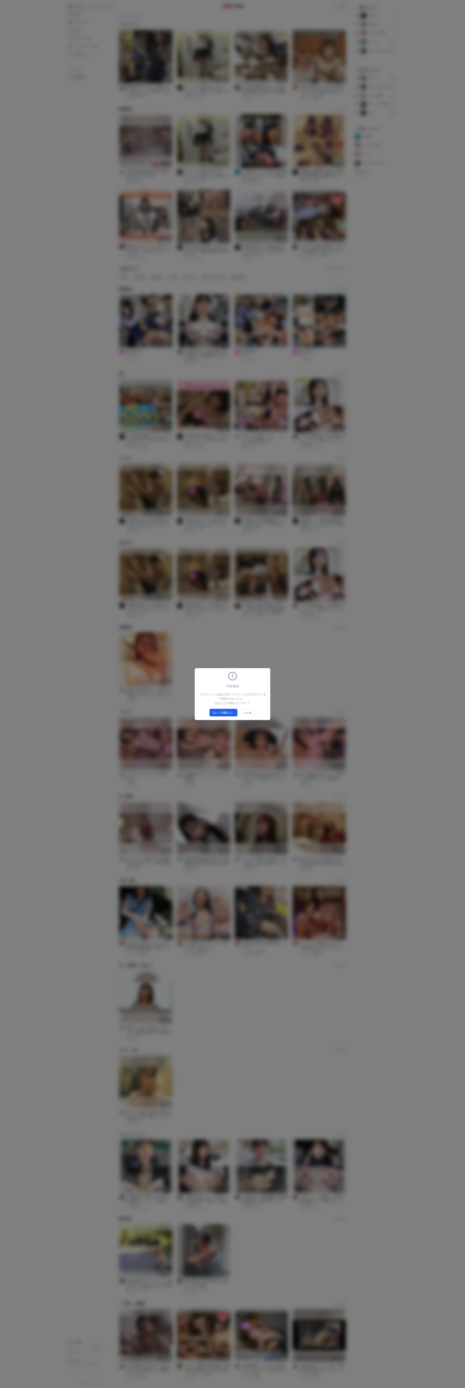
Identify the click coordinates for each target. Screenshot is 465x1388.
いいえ (248, 712)
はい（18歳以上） (223, 712)
